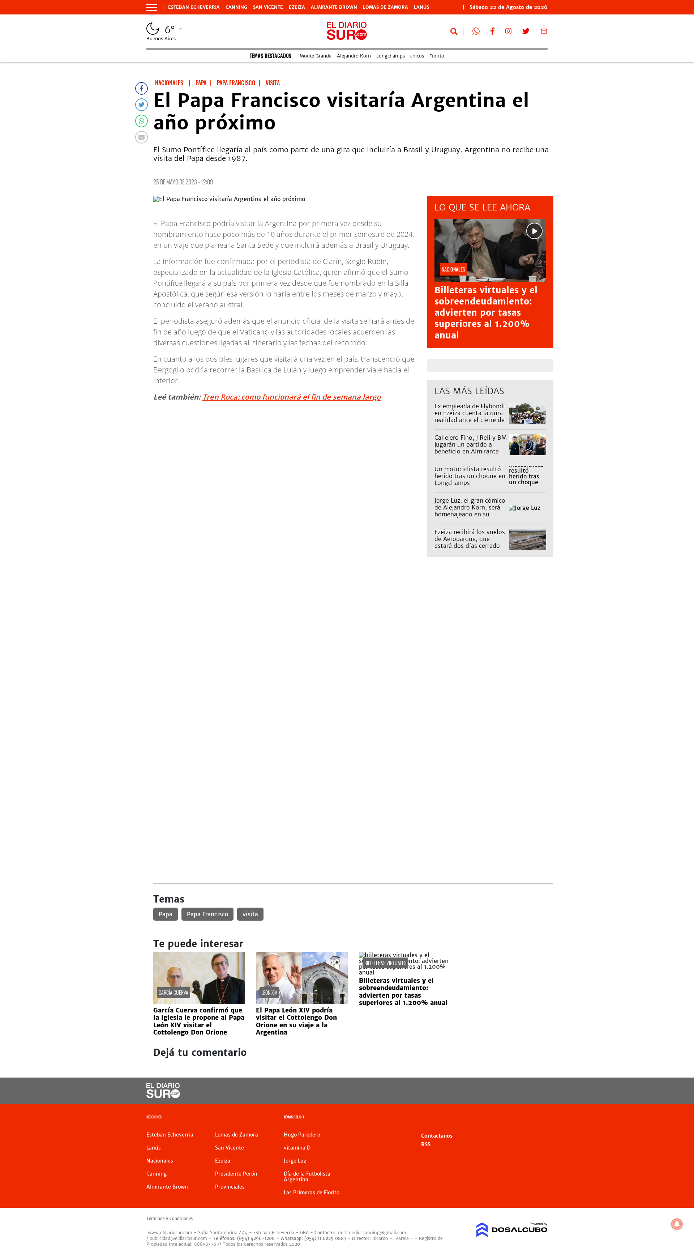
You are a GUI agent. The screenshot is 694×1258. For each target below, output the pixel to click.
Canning (236, 7)
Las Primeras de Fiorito (311, 1192)
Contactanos (437, 1136)
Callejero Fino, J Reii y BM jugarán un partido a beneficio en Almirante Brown (470, 448)
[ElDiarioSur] (163, 1096)
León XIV (269, 992)
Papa (165, 914)
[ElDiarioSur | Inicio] (539, 1117)
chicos (417, 56)
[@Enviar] (141, 137)
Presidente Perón (236, 1173)
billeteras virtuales (385, 963)
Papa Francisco (207, 914)
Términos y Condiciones (169, 1218)
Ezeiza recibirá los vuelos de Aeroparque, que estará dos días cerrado (469, 538)
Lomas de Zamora (385, 7)
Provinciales (230, 1187)
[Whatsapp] (141, 121)
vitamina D (297, 1147)
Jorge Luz (295, 1160)
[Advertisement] (353, 618)
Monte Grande (315, 56)
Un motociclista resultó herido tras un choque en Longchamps (469, 475)
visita (250, 914)
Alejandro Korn (354, 56)
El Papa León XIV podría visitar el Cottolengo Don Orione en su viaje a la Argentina (296, 1021)
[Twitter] (141, 104)
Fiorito (436, 56)
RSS (425, 1144)
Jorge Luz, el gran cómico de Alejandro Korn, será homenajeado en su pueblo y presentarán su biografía (469, 514)
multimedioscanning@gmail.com (371, 1232)
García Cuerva (173, 992)
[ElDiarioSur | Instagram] (508, 32)
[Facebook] (141, 88)
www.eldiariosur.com (170, 1232)
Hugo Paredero (302, 1134)
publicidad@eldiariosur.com (178, 1238)
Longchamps (390, 56)
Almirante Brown (334, 7)
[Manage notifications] (677, 1224)
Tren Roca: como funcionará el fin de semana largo (291, 397)
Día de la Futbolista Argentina (307, 1176)
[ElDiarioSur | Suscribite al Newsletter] (544, 32)
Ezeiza (297, 7)
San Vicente (268, 7)
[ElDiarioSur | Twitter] (526, 32)
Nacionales (159, 1160)
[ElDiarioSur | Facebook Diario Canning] (492, 32)
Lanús (421, 7)
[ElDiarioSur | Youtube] (497, 1091)
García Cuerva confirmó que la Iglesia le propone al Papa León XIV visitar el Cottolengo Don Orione (198, 1021)
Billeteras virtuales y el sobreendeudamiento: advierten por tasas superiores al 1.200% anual (485, 313)
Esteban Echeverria (194, 7)
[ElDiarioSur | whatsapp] (476, 32)
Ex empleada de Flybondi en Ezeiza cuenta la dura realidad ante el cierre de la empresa (469, 416)
